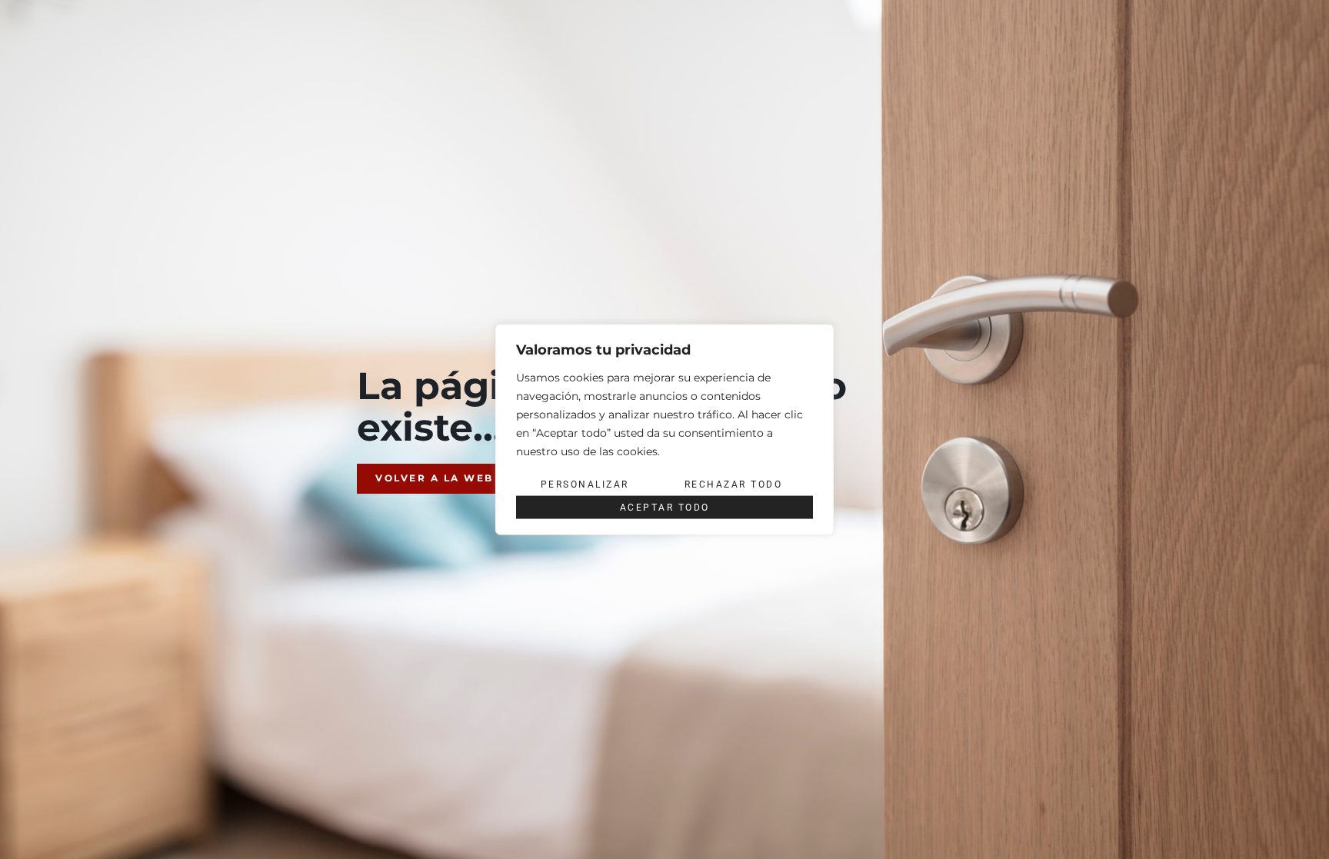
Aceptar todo (665, 507)
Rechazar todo (733, 483)
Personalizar (585, 483)
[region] (664, 429)
